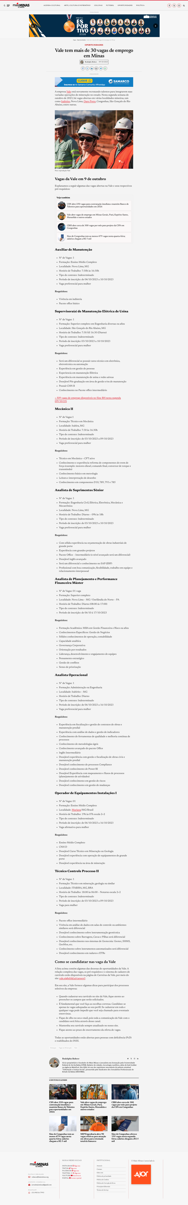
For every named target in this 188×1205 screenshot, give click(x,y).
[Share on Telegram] (101, 68)
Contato (99, 1169)
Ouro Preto (90, 101)
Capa (74, 40)
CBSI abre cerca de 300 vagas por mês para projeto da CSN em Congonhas (124, 1104)
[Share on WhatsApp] (105, 68)
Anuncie (99, 1166)
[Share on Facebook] (83, 68)
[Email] (32, 100)
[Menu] (8, 5)
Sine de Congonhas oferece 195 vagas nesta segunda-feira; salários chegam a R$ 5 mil (125, 1137)
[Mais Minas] (21, 5)
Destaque (53, 1048)
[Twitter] (32, 85)
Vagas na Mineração (65, 1048)
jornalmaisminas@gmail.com (41, 1185)
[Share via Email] (96, 68)
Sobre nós (100, 1173)
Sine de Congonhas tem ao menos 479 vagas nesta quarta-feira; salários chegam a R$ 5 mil (61, 1137)
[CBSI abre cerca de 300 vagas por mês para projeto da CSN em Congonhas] (125, 1092)
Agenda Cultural (52, 5)
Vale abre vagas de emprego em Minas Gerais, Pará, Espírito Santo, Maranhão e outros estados (93, 1106)
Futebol (110, 5)
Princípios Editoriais (103, 1186)
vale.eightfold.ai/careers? (72, 978)
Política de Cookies (103, 1180)
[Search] (184, 5)
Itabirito (65, 101)
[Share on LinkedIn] (92, 68)
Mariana (76, 810)
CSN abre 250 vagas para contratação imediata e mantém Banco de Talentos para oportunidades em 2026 (62, 1107)
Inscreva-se (77, 1176)
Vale (68, 92)
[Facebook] (32, 80)
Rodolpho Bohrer (91, 62)
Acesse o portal (76, 1178)
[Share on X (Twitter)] (87, 68)
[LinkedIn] (32, 90)
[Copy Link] (32, 105)
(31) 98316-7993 (38, 1193)
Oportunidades (125, 5)
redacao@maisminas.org (40, 1177)
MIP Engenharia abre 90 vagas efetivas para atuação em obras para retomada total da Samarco (93, 1137)
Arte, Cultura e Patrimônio (77, 5)
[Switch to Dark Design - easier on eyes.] (4, 5)
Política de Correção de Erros (106, 1183)
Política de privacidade (104, 1176)
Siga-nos (77, 1166)
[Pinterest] (32, 95)
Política (140, 5)
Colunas (98, 5)
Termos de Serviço (102, 1190)
